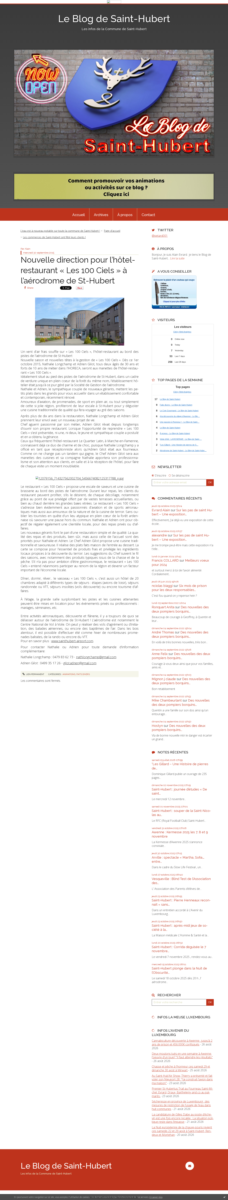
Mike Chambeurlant (167, 700)
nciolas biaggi (162, 586)
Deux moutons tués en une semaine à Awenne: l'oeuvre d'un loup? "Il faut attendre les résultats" (182, 1055)
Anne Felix (160, 654)
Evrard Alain (161, 510)
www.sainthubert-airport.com (72, 641)
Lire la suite (177, 258)
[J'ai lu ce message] (224, 1197)
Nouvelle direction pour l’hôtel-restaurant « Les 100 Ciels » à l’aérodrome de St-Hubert (78, 270)
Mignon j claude (164, 679)
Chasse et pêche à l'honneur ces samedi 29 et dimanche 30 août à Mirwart (181, 1068)
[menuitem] (78, 214)
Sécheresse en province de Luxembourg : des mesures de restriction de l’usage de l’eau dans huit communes (181, 1105)
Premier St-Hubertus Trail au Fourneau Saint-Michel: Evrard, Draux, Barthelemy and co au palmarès (182, 1092)
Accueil (78, 215)
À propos (125, 215)
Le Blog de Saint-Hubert (114, 18)
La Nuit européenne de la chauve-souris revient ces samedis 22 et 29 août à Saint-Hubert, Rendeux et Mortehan (182, 1131)
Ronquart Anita (163, 607)
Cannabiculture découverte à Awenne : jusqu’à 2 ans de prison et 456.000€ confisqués (182, 1042)
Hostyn (157, 726)
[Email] (189, 1166)
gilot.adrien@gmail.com (79, 663)
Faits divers (83, 674)
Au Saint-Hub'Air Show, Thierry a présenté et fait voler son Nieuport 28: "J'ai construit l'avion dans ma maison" (182, 1079)
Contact (148, 215)
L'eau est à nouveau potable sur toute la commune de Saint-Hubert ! (60, 230)
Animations (69, 674)
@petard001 (160, 236)
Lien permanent (34, 674)
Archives (101, 215)
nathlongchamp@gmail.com (96, 657)
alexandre (159, 535)
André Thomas (163, 632)
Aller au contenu (12, 7)
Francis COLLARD (165, 560)
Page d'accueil (112, 230)
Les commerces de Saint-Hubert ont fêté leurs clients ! (54, 237)
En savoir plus (155, 1197)
